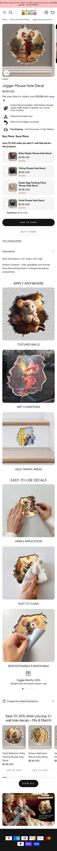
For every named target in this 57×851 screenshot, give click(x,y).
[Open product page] (14, 737)
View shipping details (12, 241)
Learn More (22, 160)
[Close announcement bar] (54, 2)
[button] (4, 12)
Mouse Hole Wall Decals (19, 20)
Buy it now (28, 232)
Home (4, 20)
